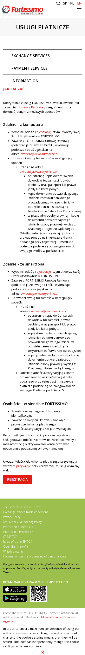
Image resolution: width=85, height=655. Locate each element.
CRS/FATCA (10, 537)
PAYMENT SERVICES (29, 68)
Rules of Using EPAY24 (17, 542)
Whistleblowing (13, 551)
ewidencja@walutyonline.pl (39, 154)
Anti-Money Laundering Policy (22, 522)
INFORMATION (25, 80)
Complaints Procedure (18, 532)
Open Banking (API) (15, 546)
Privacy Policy (11, 517)
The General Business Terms (22, 507)
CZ (58, 3)
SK (65, 3)
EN (79, 3)
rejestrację (43, 132)
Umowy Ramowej (31, 107)
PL (72, 3)
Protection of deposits (18, 527)
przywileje (23, 466)
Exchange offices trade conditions (25, 512)
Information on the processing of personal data (34, 556)
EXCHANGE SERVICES (30, 55)
